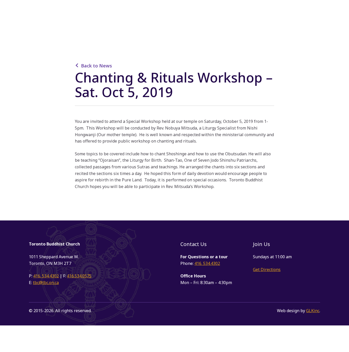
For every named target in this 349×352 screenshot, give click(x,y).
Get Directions (267, 269)
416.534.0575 (79, 276)
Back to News (96, 65)
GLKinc (312, 310)
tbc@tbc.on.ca (46, 282)
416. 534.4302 (46, 276)
